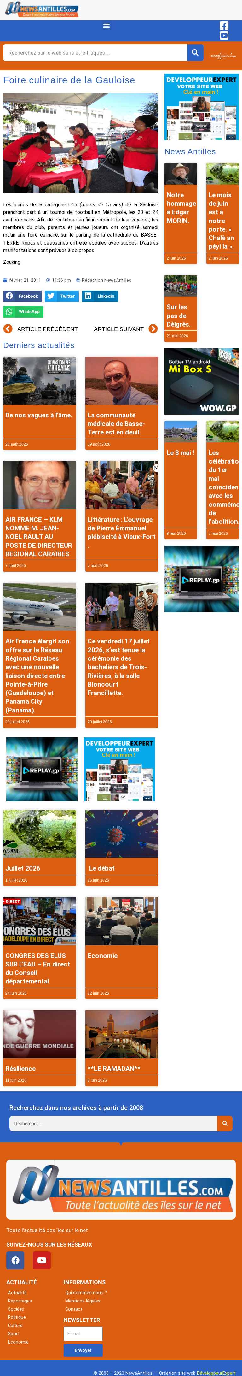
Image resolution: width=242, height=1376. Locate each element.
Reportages (20, 1301)
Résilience (20, 1068)
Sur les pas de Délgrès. (179, 315)
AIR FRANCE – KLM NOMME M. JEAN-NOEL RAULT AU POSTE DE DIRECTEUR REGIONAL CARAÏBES (38, 537)
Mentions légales (83, 1301)
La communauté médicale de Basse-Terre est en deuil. (116, 423)
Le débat (101, 868)
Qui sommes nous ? (86, 1293)
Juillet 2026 (22, 868)
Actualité (17, 1293)
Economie (103, 956)
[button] (106, 25)
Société (16, 1309)
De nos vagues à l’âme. (38, 415)
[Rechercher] (195, 52)
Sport (14, 1334)
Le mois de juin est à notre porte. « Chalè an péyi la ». (221, 221)
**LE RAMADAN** (114, 1068)
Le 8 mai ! (180, 453)
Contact (73, 1309)
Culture (15, 1325)
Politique (17, 1317)
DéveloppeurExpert (216, 1373)
